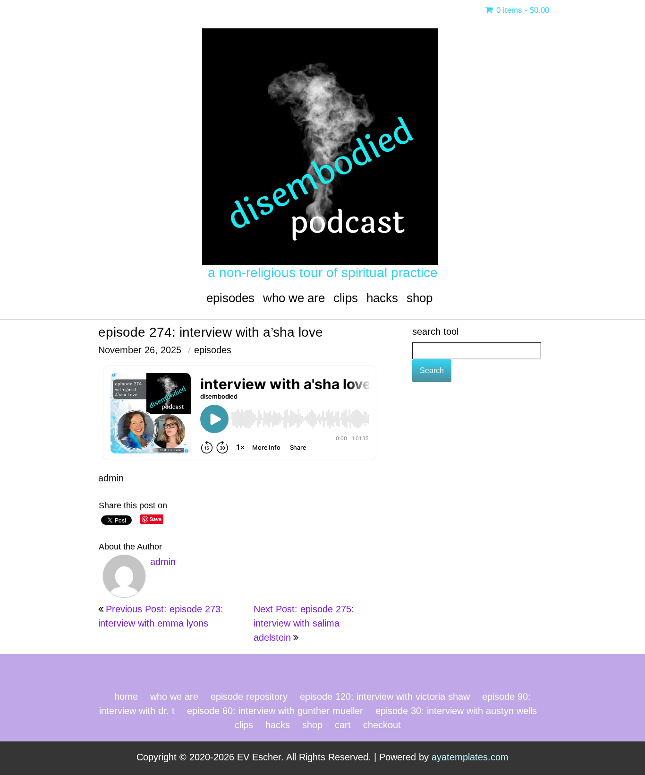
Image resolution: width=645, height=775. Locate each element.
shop (420, 298)
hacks (382, 298)
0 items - (521, 10)
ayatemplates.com (470, 757)
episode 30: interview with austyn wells (456, 710)
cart (343, 725)
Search (432, 370)
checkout (382, 725)
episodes (230, 298)
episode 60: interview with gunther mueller (275, 710)
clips (345, 298)
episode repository (249, 696)
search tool (435, 331)
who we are (294, 298)
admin (111, 478)
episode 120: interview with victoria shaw (385, 696)
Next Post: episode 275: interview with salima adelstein (304, 623)
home (126, 696)
